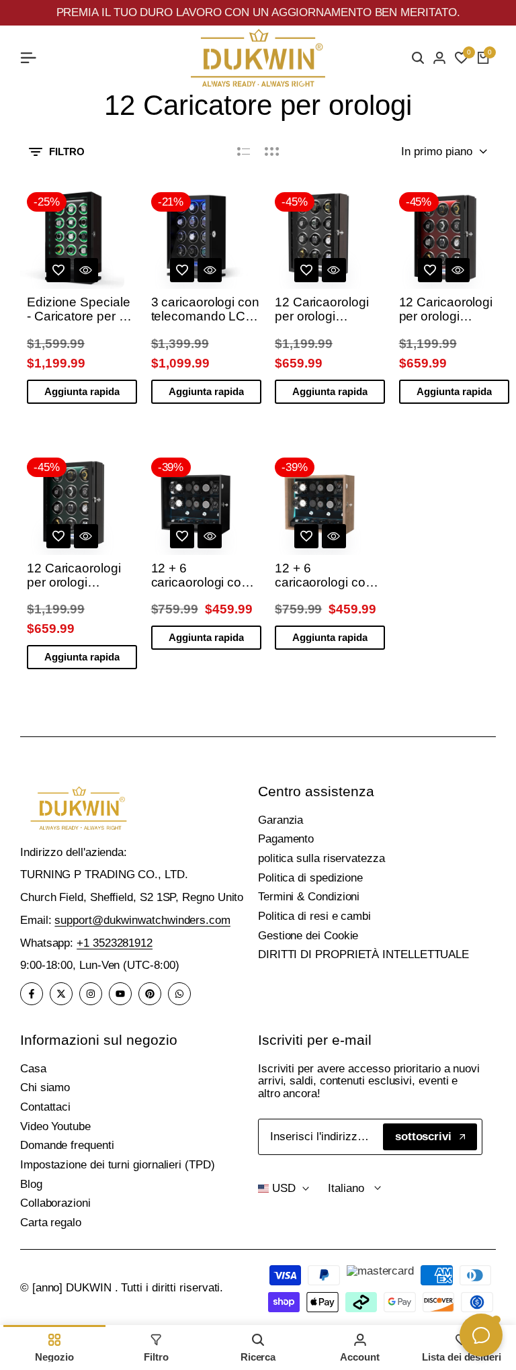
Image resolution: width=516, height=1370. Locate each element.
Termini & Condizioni (308, 896)
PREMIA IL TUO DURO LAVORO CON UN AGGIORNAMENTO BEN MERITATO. (258, 12)
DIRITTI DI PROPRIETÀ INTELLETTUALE (363, 954)
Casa (33, 1068)
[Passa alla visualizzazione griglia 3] (272, 151)
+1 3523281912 (115, 943)
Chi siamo (45, 1087)
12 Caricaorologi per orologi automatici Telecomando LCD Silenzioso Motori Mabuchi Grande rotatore (328, 310)
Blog (31, 1184)
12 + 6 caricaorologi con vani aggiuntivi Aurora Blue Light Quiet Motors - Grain (324, 576)
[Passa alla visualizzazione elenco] (243, 151)
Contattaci (45, 1107)
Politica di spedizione (310, 877)
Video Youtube (55, 1126)
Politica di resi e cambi (314, 916)
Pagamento (286, 838)
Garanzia (280, 820)
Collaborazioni (55, 1203)
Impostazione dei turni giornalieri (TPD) (117, 1164)
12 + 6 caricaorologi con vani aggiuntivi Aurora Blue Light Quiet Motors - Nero (201, 576)
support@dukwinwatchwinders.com (142, 920)
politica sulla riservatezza (321, 858)
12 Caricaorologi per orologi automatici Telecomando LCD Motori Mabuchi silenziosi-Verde (80, 576)
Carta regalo (50, 1222)
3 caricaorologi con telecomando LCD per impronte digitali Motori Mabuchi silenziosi (205, 310)
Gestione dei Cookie (308, 935)
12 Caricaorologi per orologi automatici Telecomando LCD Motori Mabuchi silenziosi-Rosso (453, 310)
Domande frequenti (67, 1145)
